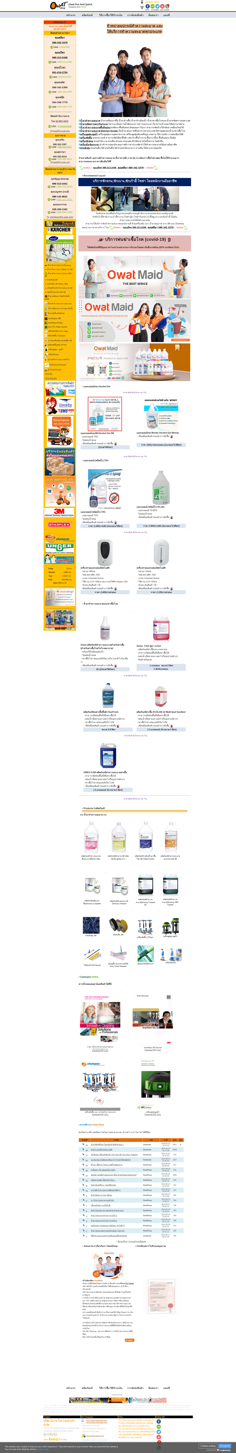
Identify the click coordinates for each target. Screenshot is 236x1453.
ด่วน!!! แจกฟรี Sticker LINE (101, 1150)
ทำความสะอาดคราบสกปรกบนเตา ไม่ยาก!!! (108, 1231)
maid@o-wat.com (61, 131)
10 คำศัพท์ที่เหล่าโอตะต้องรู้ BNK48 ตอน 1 (107, 1145)
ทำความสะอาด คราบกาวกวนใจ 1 (104, 1221)
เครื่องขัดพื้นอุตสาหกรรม (57, 345)
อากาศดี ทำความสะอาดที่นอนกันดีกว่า (106, 1190)
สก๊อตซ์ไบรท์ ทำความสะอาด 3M (59, 288)
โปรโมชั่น (48, 374)
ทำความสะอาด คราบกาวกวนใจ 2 (104, 1216)
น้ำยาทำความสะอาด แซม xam (59, 304)
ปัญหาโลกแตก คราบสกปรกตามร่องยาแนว (107, 1210)
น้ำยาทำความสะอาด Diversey (59, 265)
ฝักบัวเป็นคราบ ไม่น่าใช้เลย (101, 1195)
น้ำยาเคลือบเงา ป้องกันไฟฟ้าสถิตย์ (57, 297)
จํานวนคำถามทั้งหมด (137, 1242)
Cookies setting (208, 1446)
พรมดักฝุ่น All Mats (55, 323)
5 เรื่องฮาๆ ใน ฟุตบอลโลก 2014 (103, 1170)
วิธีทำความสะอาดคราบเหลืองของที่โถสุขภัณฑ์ (109, 1236)
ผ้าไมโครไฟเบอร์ (54, 370)
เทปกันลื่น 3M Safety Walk (57, 284)
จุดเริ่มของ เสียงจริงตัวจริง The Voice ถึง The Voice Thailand (114, 1155)
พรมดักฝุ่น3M (52, 280)
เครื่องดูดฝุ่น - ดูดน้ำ (55, 350)
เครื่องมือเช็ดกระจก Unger (57, 331)
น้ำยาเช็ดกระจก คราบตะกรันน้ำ (60, 309)
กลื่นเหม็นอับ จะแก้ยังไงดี (100, 1205)
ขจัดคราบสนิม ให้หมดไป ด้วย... (103, 1180)
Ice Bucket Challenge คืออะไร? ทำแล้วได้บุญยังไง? (111, 1160)
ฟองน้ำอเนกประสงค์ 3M (56, 292)
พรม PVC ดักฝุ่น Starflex (57, 327)
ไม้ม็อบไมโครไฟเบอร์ (57, 365)
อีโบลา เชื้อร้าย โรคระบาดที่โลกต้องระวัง (106, 1165)
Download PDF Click (100, 1051)
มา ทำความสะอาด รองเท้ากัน (102, 1200)
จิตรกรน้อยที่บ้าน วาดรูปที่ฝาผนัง (103, 1185)
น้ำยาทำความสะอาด (90, 120)
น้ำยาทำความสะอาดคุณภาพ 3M (60, 269)
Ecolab (114, 131)
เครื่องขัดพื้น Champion (56, 336)
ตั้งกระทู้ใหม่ (122, 1242)
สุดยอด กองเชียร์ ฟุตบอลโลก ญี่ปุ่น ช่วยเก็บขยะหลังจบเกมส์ (113, 1175)
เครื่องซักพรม (53, 355)
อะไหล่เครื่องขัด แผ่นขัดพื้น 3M (59, 341)
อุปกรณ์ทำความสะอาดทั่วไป (58, 360)
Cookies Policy (42, 1449)
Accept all (225, 1446)
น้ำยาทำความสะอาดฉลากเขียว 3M (58, 274)
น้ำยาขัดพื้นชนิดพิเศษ (56, 313)
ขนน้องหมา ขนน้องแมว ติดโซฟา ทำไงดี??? (108, 1226)
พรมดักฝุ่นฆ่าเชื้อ (54, 319)
